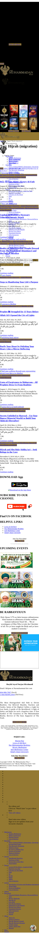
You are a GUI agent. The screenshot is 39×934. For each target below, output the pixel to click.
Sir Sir (11, 200)
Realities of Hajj (14, 184)
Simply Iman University (12, 533)
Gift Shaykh (26, 131)
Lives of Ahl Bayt (10, 527)
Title (10, 165)
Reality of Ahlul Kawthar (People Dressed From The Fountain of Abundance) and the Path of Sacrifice (19, 250)
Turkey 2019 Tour (14, 926)
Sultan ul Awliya (14, 919)
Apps (10, 896)
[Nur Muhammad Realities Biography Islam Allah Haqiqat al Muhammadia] (19, 81)
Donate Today (13, 131)
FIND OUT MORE (20, 722)
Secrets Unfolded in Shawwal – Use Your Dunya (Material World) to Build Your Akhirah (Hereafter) (18, 418)
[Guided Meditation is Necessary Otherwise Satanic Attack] (8, 204)
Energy (6, 865)
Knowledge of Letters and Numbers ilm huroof (24, 884)
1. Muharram (5, 241)
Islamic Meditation (15, 158)
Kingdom (7, 841)
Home (1, 141)
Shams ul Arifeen (10, 445)
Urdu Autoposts (14, 235)
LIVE (2, 64)
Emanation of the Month (17, 229)
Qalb (10, 196)
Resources (7, 893)
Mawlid (11, 928)
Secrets (6, 856)
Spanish (11, 912)
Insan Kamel (13, 863)
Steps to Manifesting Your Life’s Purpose (19, 282)
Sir (10, 198)
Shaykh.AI (12, 900)
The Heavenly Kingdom (16, 170)
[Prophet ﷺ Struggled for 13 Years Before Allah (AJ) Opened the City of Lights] (8, 304)
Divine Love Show (15, 231)
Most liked (12, 163)
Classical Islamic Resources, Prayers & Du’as (23, 219)
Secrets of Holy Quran (17, 177)
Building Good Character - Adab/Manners (16, 206)
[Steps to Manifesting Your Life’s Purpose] (5, 275)
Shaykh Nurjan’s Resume (17, 923)
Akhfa (11, 879)
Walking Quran (13, 848)
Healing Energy (14, 837)
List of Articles (13, 179)
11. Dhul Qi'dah (6, 340)
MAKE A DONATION (19, 633)
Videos (6, 891)
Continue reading (6, 201)
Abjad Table (13, 210)
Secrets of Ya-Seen (15, 851)
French (11, 914)
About (6, 916)
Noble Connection (15, 835)
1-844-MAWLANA (7, 695)
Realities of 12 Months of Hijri (21, 306)
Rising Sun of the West (16, 862)
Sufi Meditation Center (12, 531)
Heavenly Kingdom (25, 175)
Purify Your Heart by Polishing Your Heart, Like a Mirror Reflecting (17, 347)
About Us (12, 917)
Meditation (8, 832)
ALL (1, 168)
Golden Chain (13, 924)
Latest (11, 157)
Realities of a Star (14, 869)
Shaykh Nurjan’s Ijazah (16, 245)
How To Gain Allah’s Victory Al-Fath (17, 181)
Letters (6, 883)
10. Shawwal (5, 409)
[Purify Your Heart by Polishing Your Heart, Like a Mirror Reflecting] (9, 337)
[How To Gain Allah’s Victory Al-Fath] (10, 173)
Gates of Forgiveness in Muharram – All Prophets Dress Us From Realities (19, 383)
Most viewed (13, 161)
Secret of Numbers (14, 212)
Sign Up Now (19, 541)
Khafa (10, 877)
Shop (6, 930)
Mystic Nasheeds (14, 898)
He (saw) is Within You (9, 175)
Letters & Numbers (27, 244)
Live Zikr (12, 902)
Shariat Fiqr (19, 741)
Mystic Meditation (19, 747)
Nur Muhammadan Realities (14, 529)
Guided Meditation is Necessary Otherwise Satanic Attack (15, 216)
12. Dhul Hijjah (16, 241)
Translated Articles (15, 233)
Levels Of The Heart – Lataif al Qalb (20, 867)
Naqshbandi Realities (16, 858)
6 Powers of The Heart (16, 194)
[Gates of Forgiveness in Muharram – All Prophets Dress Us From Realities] (19, 373)
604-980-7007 (5, 692)
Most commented (14, 159)
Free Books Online (15, 903)
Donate (8, 256)
